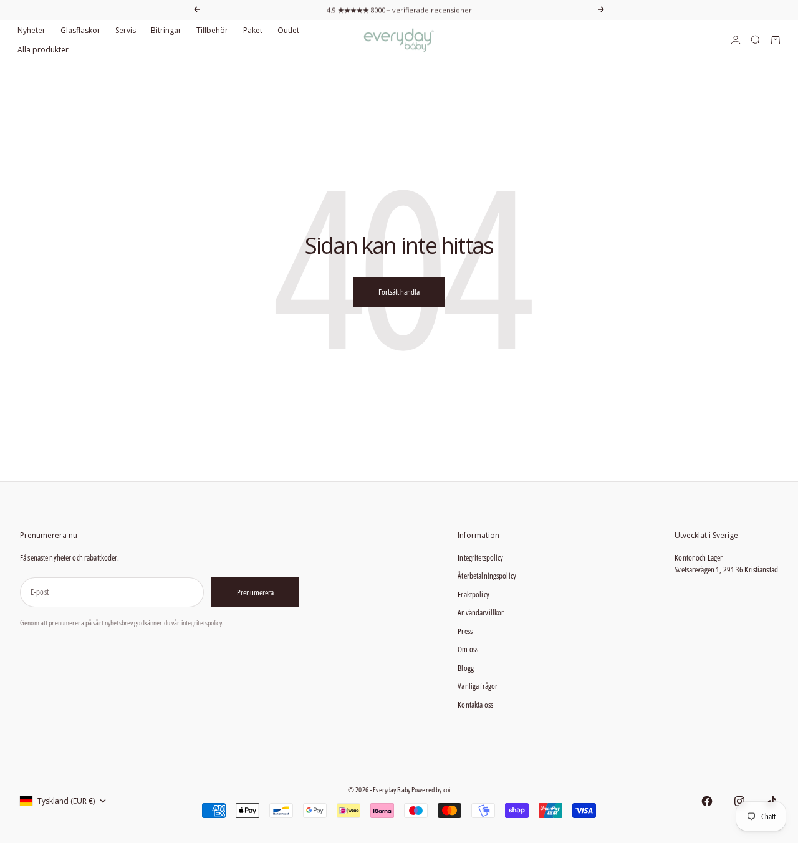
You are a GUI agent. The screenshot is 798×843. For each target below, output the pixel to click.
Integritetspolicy (480, 557)
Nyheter (31, 30)
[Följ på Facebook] (707, 801)
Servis (125, 30)
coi (446, 789)
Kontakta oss (475, 704)
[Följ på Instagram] (739, 801)
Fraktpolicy (473, 594)
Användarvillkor (481, 612)
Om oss (468, 649)
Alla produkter (43, 49)
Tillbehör (212, 30)
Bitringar (166, 30)
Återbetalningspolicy (487, 575)
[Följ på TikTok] (772, 801)
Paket (252, 30)
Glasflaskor (80, 30)
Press (465, 631)
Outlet (288, 30)
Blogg (466, 667)
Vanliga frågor (478, 685)
